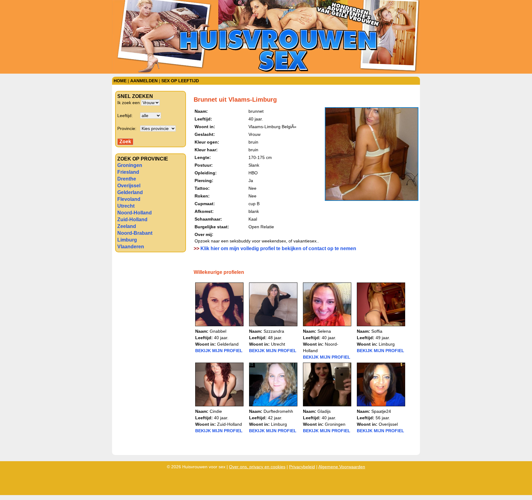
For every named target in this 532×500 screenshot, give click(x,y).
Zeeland (126, 226)
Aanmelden (144, 80)
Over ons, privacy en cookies (257, 466)
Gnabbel (218, 331)
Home (120, 80)
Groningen (129, 165)
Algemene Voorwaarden (341, 466)
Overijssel (128, 185)
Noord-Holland (134, 212)
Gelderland (130, 192)
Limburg (127, 239)
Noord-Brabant (134, 233)
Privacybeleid (302, 466)
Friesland (128, 172)
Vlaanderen (130, 246)
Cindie (216, 411)
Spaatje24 (381, 411)
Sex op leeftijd (180, 80)
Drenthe (126, 178)
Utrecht (126, 206)
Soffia (376, 331)
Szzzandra (274, 331)
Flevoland (128, 199)
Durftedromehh (278, 411)
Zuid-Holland (132, 219)
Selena (324, 331)
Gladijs (324, 411)
